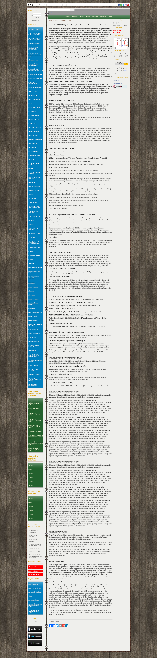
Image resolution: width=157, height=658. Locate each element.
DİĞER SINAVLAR (33, 60)
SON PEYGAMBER (33, 584)
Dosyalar (88, 16)
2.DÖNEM (30, 485)
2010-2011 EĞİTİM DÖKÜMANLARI (33, 83)
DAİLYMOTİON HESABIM (32, 567)
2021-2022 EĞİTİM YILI (34, 29)
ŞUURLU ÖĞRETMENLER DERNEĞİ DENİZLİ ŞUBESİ (35, 605)
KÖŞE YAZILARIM (33, 143)
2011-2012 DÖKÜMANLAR (35, 87)
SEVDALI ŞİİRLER (33, 198)
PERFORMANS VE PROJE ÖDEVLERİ (35, 325)
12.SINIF (30, 481)
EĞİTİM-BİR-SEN (33, 111)
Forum (81, 16)
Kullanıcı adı (30, 13)
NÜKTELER (31, 295)
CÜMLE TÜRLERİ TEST (34, 548)
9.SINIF (30, 469)
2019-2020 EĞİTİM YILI (34, 43)
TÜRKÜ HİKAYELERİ (34, 216)
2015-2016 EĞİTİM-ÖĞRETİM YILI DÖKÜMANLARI (33, 49)
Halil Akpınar (116, 80)
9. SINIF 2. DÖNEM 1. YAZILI (33, 409)
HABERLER (31, 308)
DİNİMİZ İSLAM (32, 95)
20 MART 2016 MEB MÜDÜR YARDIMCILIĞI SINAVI (34, 55)
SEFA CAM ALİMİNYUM (34, 588)
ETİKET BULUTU (33, 320)
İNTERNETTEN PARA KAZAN (34, 272)
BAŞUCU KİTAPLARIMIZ (35, 268)
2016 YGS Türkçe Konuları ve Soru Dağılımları (35, 531)
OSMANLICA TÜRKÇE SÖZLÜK (34, 164)
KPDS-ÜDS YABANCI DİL (35, 312)
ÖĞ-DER (30, 168)
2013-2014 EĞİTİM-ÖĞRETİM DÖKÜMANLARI (35, 70)
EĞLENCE (31, 291)
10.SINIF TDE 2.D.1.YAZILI (35, 432)
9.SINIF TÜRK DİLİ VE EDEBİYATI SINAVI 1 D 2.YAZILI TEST (34, 449)
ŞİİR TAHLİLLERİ (33, 202)
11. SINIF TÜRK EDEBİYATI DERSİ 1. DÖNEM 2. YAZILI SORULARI (35, 437)
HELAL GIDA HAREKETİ (34, 127)
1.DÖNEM (30, 465)
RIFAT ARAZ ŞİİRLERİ (34, 186)
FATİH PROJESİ (32, 316)
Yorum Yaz (56, 621)
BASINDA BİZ (32, 337)
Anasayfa (67, 16)
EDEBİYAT (31, 103)
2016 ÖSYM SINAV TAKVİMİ (33, 536)
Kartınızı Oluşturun (117, 83)
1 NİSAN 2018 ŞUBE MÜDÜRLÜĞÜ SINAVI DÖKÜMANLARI (34, 355)
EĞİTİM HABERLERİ (34, 115)
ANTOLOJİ (31, 264)
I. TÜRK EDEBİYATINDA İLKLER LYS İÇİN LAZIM (35, 545)
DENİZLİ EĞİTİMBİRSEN (35, 592)
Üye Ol (38, 4)
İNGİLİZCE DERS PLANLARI (33, 370)
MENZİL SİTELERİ (33, 151)
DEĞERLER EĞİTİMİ (34, 341)
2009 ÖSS (30, 260)
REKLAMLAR (32, 350)
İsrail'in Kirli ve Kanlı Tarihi (35, 139)
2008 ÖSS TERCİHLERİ (34, 256)
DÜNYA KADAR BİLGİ (34, 99)
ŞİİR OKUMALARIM (33, 574)
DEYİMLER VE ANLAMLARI (32, 282)
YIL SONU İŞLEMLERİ (34, 233)
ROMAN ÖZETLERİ (33, 190)
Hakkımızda (75, 16)
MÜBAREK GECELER (34, 155)
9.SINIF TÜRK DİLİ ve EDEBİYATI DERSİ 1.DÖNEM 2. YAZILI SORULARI (34, 402)
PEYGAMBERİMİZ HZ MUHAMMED (34, 173)
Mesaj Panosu (103, 16)
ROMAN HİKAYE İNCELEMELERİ (32, 385)
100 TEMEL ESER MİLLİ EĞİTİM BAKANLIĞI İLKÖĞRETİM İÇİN (34, 243)
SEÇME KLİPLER (33, 571)
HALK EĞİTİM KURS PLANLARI (33, 346)
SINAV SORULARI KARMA (35, 74)
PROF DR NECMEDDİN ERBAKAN (34, 178)
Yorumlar (51, 621)
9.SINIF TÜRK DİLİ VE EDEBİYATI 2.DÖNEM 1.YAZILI (34, 427)
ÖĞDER (30, 596)
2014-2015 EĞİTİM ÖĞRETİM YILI (33, 64)
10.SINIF (30, 473)
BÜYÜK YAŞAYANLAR (34, 365)
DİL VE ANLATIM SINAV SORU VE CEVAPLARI (34, 39)
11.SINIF (30, 477)
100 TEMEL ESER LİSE (34, 248)
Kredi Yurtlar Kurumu (75, 43)
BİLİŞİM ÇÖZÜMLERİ (34, 333)
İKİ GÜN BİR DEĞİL (33, 131)
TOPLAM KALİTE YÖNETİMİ (33, 212)
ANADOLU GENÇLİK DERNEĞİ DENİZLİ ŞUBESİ (34, 611)
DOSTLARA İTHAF (33, 287)
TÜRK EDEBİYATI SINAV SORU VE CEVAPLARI (35, 34)
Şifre (32, 15)
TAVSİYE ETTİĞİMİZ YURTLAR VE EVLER (34, 207)
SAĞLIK (30, 194)
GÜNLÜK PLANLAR (33, 119)
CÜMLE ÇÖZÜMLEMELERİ (35, 551)
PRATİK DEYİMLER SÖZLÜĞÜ (33, 277)
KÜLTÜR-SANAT (32, 147)
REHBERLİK (31, 182)
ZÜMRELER (31, 237)
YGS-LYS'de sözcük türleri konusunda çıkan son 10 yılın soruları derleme (35, 556)
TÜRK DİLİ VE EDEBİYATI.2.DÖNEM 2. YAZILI (34, 414)
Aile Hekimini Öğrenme (33, 600)
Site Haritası (35, 621)
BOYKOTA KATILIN (33, 299)
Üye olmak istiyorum (35, 20)
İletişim (110, 16)
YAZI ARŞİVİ (31, 224)
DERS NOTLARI (32, 91)
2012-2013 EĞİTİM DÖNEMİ (35, 78)
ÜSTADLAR (31, 220)
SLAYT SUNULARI (33, 329)
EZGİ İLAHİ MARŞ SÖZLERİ (33, 303)
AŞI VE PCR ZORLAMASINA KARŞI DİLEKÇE (34, 379)
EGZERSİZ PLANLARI (34, 107)
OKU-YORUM (32, 159)
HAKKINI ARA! (32, 123)
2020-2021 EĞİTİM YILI (34, 374)
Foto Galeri (95, 16)
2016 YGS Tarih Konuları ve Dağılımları (35, 540)
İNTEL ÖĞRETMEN (33, 135)
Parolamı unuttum (35, 19)
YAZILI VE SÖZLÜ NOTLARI (33, 229)
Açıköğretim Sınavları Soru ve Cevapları (35, 361)
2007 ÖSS (30, 252)
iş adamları (101, 25)
